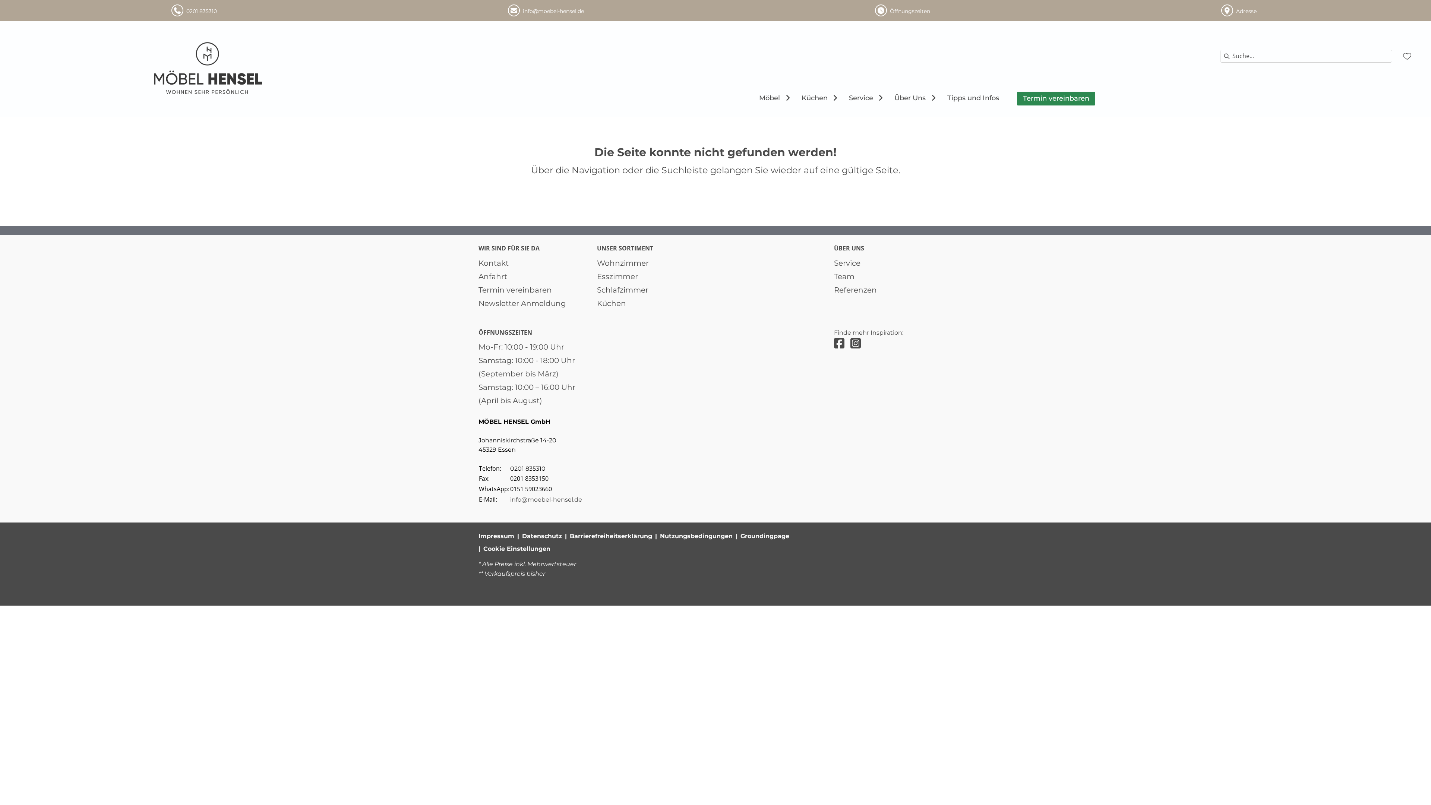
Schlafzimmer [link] (622, 289)
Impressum (496, 536)
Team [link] (844, 276)
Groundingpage (764, 536)
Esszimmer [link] (617, 276)
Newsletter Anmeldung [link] (522, 303)
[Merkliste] (1407, 56)
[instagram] (855, 343)
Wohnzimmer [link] (623, 263)
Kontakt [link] (493, 263)
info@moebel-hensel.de (546, 499)
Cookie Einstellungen (516, 548)
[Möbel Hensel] (208, 68)
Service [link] (847, 263)
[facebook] (839, 343)
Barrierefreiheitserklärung (611, 536)
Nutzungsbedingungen (696, 536)
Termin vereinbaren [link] (515, 289)
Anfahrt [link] (492, 276)
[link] (769, 98)
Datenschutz (542, 536)
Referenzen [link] (855, 289)
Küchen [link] (611, 303)
